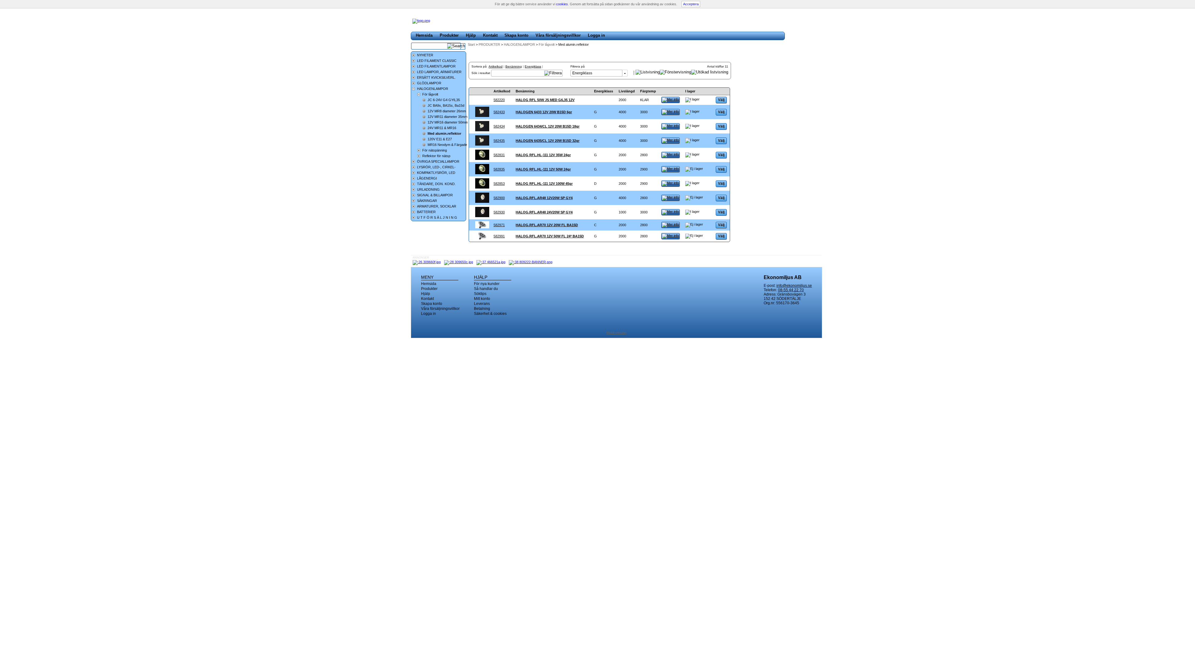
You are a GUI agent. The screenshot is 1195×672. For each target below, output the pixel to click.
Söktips (480, 294)
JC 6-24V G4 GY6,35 (444, 100)
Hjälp (471, 35)
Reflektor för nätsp (436, 156)
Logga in (596, 35)
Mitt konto (482, 298)
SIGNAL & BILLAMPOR (435, 195)
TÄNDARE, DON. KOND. (436, 184)
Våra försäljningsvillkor (558, 35)
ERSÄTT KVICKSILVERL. (436, 77)
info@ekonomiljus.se (794, 285)
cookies (562, 4)
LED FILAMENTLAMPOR (436, 66)
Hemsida (424, 35)
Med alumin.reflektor (444, 133)
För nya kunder (486, 284)
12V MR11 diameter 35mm (447, 117)
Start (471, 44)
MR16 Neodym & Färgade (447, 145)
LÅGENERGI (427, 178)
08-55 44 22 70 (791, 290)
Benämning (513, 66)
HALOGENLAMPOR (520, 44)
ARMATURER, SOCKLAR (436, 206)
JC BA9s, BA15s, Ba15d (446, 105)
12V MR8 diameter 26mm (447, 111)
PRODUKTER (490, 44)
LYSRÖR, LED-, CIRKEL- (436, 167)
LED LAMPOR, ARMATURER (439, 72)
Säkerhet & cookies (490, 313)
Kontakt (490, 35)
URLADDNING (428, 189)
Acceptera (691, 4)
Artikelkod (496, 66)
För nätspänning (434, 150)
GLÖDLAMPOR (429, 83)
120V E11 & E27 (440, 139)
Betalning (482, 308)
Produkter (449, 35)
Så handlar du (486, 289)
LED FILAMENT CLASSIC (437, 61)
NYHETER (425, 55)
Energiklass (533, 66)
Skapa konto (516, 35)
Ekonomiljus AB (783, 277)
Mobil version (616, 332)
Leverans (482, 303)
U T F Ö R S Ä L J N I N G (437, 217)
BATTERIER (426, 212)
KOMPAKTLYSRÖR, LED (436, 173)
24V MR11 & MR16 (442, 128)
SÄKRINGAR (427, 201)
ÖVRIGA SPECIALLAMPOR (438, 161)
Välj (721, 100)
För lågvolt (547, 44)
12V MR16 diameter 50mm (448, 122)
